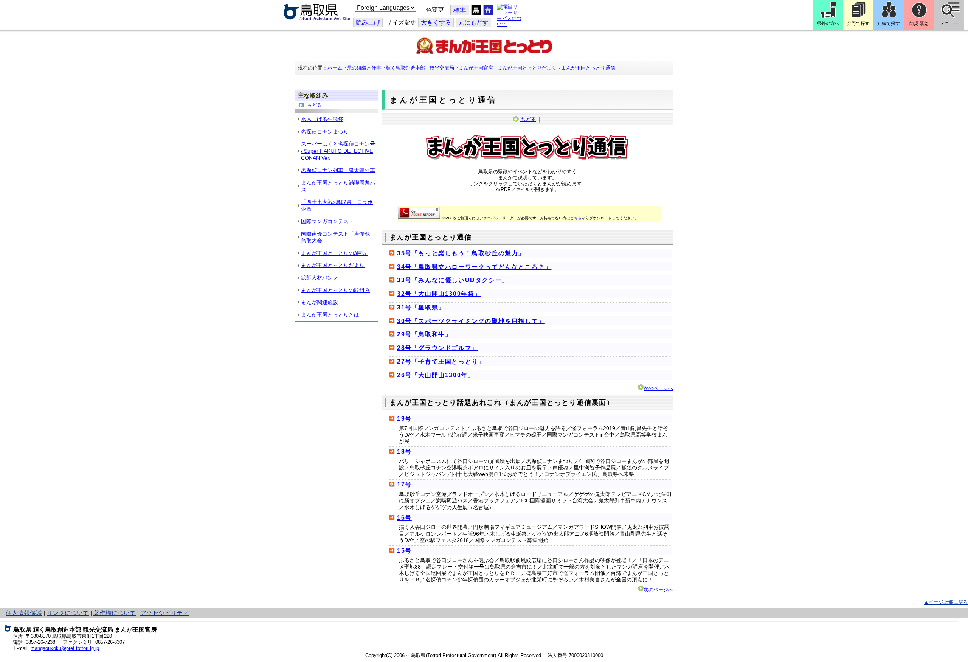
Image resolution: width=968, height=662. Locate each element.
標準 (459, 10)
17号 (404, 484)
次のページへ (658, 388)
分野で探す (858, 23)
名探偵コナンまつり (325, 132)
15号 (404, 550)
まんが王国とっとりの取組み (335, 290)
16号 (404, 517)
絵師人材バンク (319, 278)
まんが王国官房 (476, 68)
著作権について (114, 613)
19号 (404, 418)
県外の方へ (828, 23)
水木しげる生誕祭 (322, 119)
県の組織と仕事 (364, 68)
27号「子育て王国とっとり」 (441, 361)
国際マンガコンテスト (327, 221)
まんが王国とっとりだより (527, 68)
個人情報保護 (24, 613)
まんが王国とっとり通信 (588, 68)
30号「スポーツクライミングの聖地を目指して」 (471, 321)
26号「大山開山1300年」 (435, 375)
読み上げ (368, 22)
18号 (404, 451)
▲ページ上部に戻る (946, 602)
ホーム (334, 68)
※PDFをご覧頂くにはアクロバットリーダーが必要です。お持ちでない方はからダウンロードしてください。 (540, 218)
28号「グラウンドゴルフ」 (437, 348)
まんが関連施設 (319, 302)
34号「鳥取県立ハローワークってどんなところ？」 (474, 267)
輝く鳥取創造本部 (405, 68)
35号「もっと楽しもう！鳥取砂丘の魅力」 (461, 253)
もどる (314, 105)
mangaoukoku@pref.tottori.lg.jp (65, 648)
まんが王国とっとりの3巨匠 (334, 253)
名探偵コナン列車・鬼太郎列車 (338, 170)
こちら (576, 218)
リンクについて (68, 613)
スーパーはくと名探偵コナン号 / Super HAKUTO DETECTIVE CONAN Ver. (338, 151)
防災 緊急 (919, 23)
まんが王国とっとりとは (330, 315)
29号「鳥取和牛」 (424, 334)
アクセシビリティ (164, 613)
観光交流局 (442, 68)
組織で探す (888, 23)
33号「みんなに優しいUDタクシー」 (453, 280)
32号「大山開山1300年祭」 (439, 294)
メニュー (949, 23)
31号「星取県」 (421, 307)
